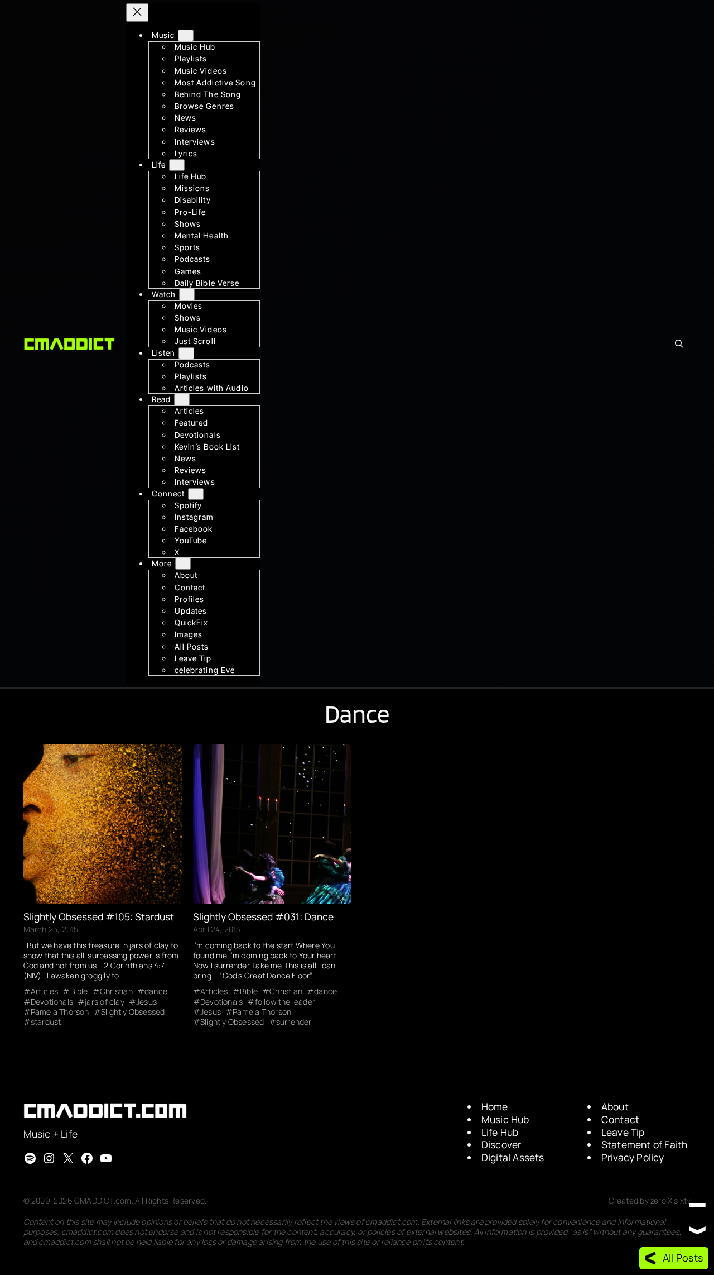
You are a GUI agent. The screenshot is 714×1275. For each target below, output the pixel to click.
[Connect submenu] (196, 493)
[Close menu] (137, 12)
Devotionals (52, 1002)
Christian (116, 991)
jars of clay (104, 1002)
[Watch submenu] (187, 294)
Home (494, 1106)
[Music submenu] (186, 35)
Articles (45, 991)
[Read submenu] (182, 399)
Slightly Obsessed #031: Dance (263, 917)
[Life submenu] (177, 165)
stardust (46, 1022)
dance (155, 991)
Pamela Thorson (60, 1012)
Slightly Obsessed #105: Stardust (98, 917)
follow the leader (285, 1002)
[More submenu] (183, 564)
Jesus (146, 1002)
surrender (294, 1022)
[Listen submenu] (186, 353)
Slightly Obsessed (133, 1012)
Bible (79, 991)
